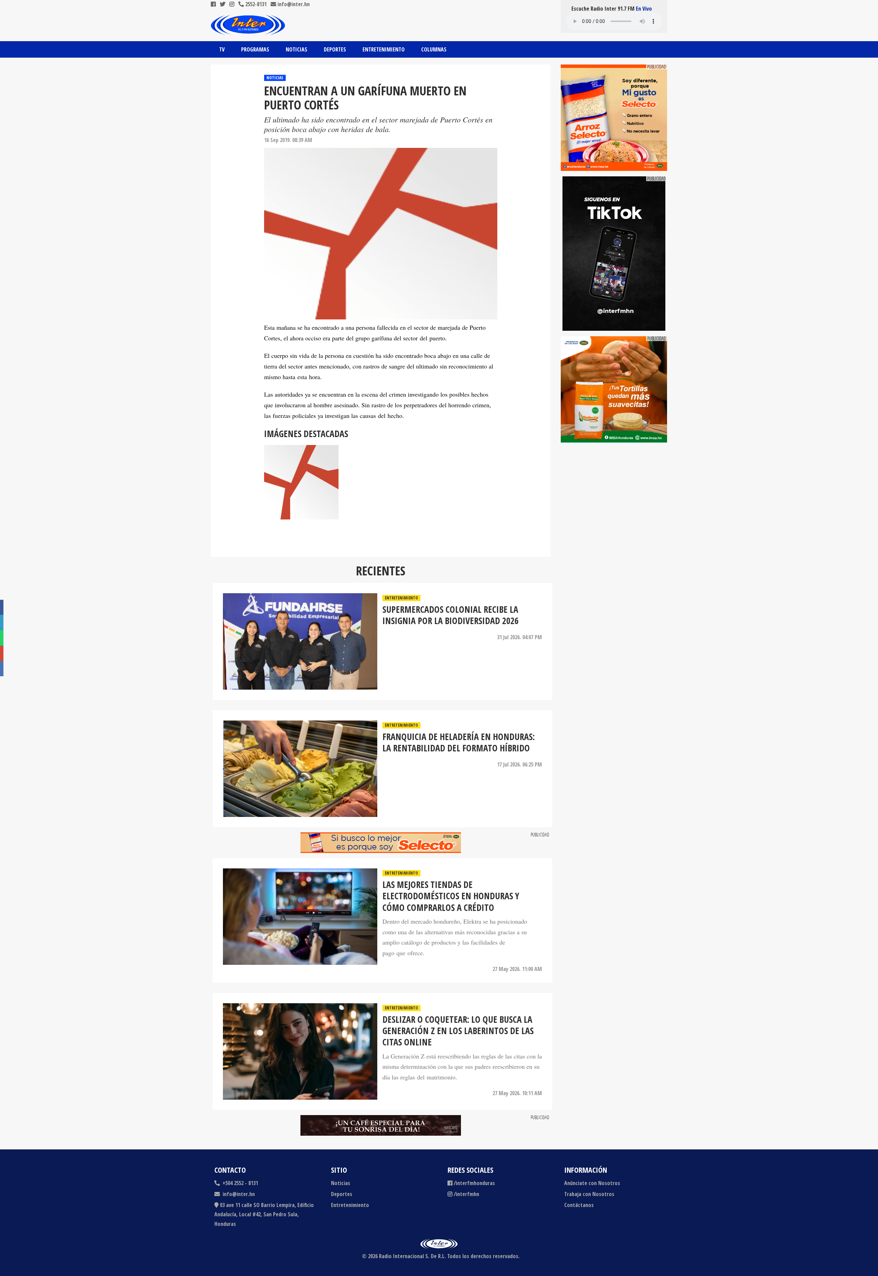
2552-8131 (255, 4)
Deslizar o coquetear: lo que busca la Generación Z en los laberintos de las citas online (458, 1031)
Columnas (434, 49)
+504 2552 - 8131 (239, 1183)
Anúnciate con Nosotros (592, 1183)
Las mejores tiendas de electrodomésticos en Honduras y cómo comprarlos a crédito (450, 896)
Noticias (296, 49)
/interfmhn (466, 1194)
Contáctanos (579, 1205)
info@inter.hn (293, 4)
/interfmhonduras (474, 1183)
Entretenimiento (384, 49)
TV (222, 49)
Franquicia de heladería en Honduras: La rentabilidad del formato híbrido (458, 742)
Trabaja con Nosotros (589, 1194)
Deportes (335, 49)
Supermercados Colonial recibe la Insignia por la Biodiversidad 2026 (450, 615)
